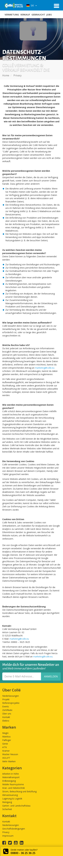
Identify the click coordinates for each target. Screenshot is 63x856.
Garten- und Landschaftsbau (16, 805)
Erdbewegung (9, 780)
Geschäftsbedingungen (13, 828)
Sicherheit (7, 809)
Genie (5, 743)
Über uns (6, 713)
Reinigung (7, 802)
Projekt (5, 699)
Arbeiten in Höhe (10, 773)
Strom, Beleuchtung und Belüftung (19, 791)
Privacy (5, 832)
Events (5, 706)
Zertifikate (7, 710)
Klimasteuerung (10, 795)
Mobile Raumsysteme (13, 784)
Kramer (6, 750)
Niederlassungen (10, 695)
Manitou (6, 736)
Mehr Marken (9, 761)
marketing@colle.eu (44, 367)
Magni (5, 733)
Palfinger (6, 740)
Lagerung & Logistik (12, 798)
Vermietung (12, 14)
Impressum (7, 835)
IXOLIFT (6, 757)
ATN (4, 747)
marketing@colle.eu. (43, 656)
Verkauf (25, 14)
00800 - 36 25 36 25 (23, 853)
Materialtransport (11, 777)
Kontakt (6, 717)
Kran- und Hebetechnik (13, 787)
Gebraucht (38, 14)
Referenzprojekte (10, 702)
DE (32, 5)
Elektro (5, 720)
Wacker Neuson (10, 754)
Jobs (49, 14)
